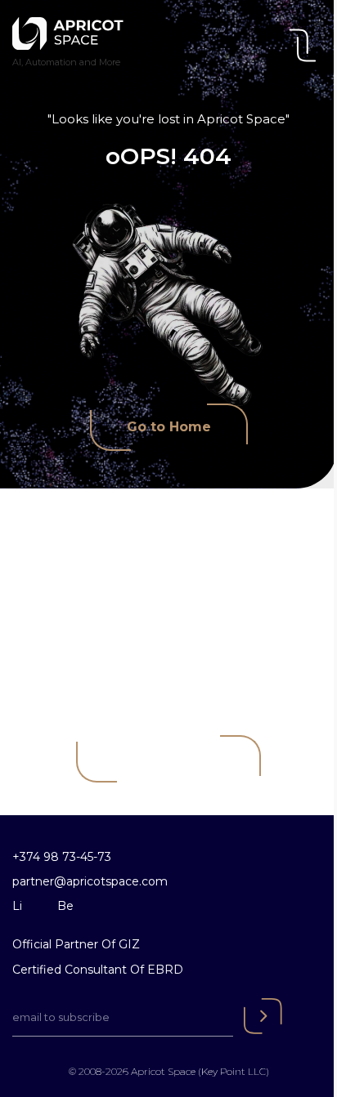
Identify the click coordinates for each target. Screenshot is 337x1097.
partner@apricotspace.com (90, 881)
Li (17, 906)
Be (65, 906)
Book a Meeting (168, 758)
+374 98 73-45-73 (61, 857)
